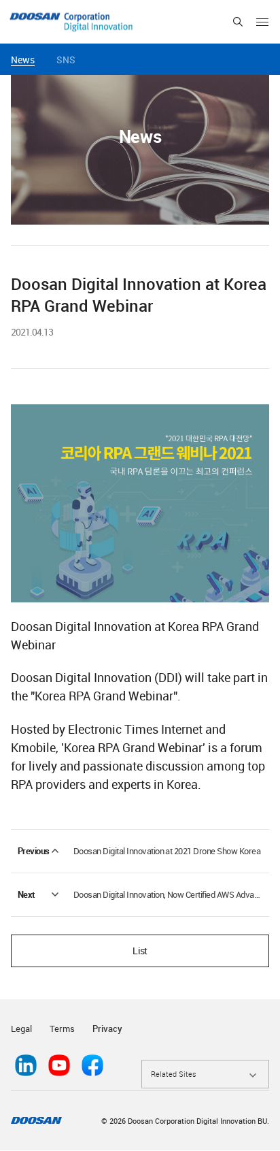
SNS (65, 59)
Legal (21, 1028)
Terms (62, 1028)
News (23, 59)
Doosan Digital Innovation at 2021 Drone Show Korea (166, 851)
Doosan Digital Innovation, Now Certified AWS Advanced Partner (167, 894)
